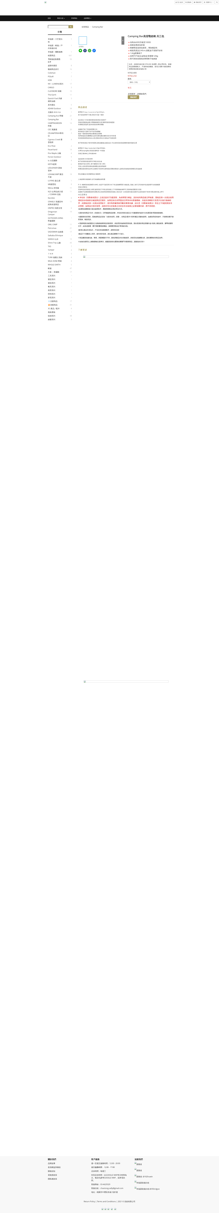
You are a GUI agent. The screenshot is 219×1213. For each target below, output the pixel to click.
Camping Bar (53, 119)
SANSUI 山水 (53, 239)
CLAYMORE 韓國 (54, 91)
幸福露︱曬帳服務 (55, 52)
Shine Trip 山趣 (54, 242)
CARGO (51, 87)
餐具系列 (51, 286)
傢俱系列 (51, 283)
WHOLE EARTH (54, 264)
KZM (50, 80)
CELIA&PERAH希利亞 (55, 134)
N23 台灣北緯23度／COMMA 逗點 (55, 193)
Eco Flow (51, 146)
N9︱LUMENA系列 (55, 84)
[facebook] (85, 50)
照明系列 (51, 294)
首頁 (49, 18)
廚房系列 (51, 290)
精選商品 (51, 55)
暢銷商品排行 (53, 69)
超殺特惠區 (52, 65)
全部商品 (85, 27)
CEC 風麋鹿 (52, 129)
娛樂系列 (51, 319)
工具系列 (51, 275)
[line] (80, 50)
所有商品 (74, 18)
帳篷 (50, 268)
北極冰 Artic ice (54, 112)
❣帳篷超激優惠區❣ (54, 60)
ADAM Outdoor (54, 108)
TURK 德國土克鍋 (55, 257)
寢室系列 (51, 279)
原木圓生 (51, 105)
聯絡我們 (133, 97)
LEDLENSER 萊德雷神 (55, 169)
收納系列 (51, 316)
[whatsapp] (89, 50)
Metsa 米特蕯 (53, 188)
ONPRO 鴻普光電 (55, 208)
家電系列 (51, 297)
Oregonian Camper (52, 213)
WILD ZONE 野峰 (55, 261)
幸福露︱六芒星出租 (55, 40)
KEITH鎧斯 (52, 164)
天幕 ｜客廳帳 (53, 272)
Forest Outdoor (54, 157)
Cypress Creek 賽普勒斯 (55, 141)
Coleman (52, 73)
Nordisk (51, 198)
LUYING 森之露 (54, 180)
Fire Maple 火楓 (54, 153)
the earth (52, 95)
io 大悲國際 (52, 160)
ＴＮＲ (50, 253)
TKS (49, 246)
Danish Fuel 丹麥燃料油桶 (55, 99)
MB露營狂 (52, 184)
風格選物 (51, 312)
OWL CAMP (52, 224)
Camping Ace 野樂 (55, 116)
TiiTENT (51, 250)
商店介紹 (60, 18)
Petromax (52, 228)
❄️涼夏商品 (52, 301)
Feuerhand (52, 149)
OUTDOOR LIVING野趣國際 (55, 219)
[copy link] (94, 50)
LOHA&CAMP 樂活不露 (55, 175)
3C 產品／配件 (54, 308)
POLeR (50, 76)
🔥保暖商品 (52, 305)
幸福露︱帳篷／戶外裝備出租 (55, 46)
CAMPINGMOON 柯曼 (55, 124)
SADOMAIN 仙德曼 (55, 232)
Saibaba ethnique (55, 235)
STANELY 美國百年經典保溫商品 (55, 203)
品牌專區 (87, 18)
